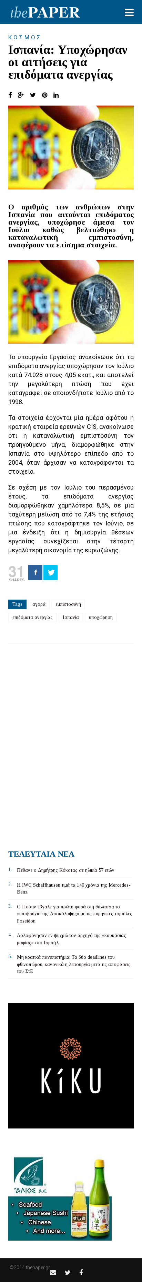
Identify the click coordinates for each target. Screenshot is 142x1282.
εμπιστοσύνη (68, 604)
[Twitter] (50, 572)
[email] (53, 1272)
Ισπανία (71, 617)
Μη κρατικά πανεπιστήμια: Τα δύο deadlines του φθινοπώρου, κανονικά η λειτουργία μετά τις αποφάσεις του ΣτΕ (74, 964)
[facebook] (81, 1272)
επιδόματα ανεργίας (32, 617)
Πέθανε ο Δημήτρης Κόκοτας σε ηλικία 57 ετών (65, 870)
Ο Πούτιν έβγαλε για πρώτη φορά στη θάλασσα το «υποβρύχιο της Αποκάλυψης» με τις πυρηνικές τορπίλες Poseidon (74, 914)
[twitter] (68, 1272)
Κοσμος (25, 37)
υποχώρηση (101, 617)
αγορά (38, 604)
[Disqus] (71, 744)
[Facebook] (35, 572)
